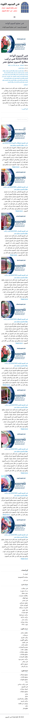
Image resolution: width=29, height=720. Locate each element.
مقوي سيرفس (24, 603)
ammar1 (22, 65)
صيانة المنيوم (21, 74)
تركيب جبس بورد (23, 659)
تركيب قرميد (24, 701)
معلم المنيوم (21, 68)
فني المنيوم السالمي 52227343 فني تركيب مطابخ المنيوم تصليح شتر (15, 188)
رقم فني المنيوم (20, 72)
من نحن (25, 580)
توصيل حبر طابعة (23, 703)
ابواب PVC (25, 624)
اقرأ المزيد (25, 109)
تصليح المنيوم (21, 70)
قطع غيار (25, 708)
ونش (26, 694)
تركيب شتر (25, 619)
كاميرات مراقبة (23, 607)
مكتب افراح (24, 637)
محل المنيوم (7, 80)
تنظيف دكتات (24, 649)
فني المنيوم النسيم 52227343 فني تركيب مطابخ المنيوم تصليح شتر (16, 536)
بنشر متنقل (25, 593)
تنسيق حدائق (24, 664)
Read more (15, 167)
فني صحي (25, 600)
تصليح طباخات (24, 654)
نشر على (13, 65)
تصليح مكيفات (24, 691)
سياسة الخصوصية (23, 577)
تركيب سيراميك (23, 615)
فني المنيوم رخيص (8, 76)
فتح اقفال (25, 598)
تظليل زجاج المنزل (22, 698)
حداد (26, 682)
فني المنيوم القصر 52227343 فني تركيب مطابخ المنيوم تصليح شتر (16, 450)
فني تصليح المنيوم (10, 78)
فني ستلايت (24, 588)
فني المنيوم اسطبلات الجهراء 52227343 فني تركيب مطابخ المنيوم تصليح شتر (15, 144)
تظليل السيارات (23, 657)
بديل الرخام (24, 666)
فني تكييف (25, 642)
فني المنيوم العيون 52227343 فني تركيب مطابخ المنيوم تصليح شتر (16, 494)
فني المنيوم (6, 74)
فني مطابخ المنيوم (15, 80)
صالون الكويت (24, 640)
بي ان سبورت (24, 591)
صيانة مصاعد (24, 622)
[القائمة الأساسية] (14, 17)
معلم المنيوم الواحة (20, 82)
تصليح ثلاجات (24, 677)
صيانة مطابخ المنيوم (14, 74)
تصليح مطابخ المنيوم (13, 70)
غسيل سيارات (24, 689)
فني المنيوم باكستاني (16, 76)
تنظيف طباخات (24, 652)
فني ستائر (25, 661)
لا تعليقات (26, 84)
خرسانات (25, 635)
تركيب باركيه (24, 617)
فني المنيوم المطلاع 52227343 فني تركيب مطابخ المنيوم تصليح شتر (16, 320)
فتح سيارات (24, 612)
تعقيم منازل (24, 645)
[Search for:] (14, 119)
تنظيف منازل (24, 632)
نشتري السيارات (23, 647)
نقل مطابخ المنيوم (12, 82)
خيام (26, 706)
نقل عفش (25, 610)
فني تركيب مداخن (23, 684)
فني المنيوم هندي (17, 78)
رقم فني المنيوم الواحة (12, 72)
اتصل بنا (25, 574)
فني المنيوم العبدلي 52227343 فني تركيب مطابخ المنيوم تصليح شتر (16, 232)
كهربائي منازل (24, 605)
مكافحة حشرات (23, 595)
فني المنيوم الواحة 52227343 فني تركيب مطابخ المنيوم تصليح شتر (15, 58)
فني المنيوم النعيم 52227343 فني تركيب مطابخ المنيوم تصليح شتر (16, 406)
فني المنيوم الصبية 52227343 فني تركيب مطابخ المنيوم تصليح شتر (16, 276)
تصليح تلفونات (24, 679)
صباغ (26, 696)
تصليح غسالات (24, 674)
